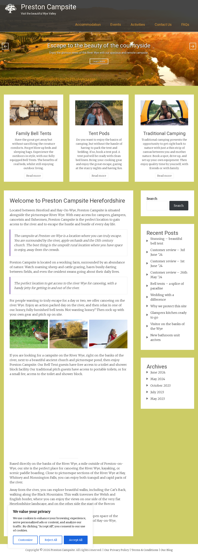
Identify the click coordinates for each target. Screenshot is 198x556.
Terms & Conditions (144, 550)
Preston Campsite (48, 7)
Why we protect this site (168, 306)
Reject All (51, 540)
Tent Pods (99, 133)
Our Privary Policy (116, 550)
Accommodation (88, 24)
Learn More (99, 61)
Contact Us (163, 24)
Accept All (75, 540)
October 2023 (160, 385)
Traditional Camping (164, 133)
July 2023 (157, 392)
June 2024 (158, 372)
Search (152, 199)
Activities (138, 24)
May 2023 (157, 399)
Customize (25, 540)
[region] (50, 526)
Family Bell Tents (33, 133)
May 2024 (157, 379)
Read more (33, 175)
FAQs (185, 24)
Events (115, 24)
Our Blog (167, 550)
